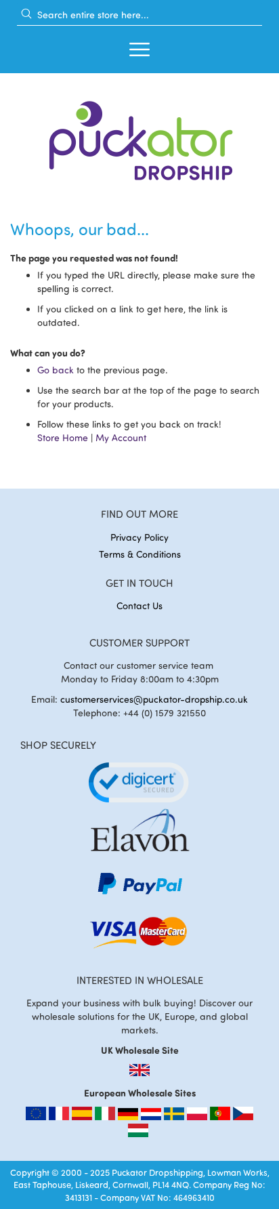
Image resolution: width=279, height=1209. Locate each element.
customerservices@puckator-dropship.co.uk (154, 699)
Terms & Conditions (140, 554)
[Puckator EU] (37, 1116)
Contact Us (139, 605)
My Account (120, 437)
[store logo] (139, 136)
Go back (55, 369)
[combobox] (139, 14)
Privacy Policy (139, 537)
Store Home (62, 437)
